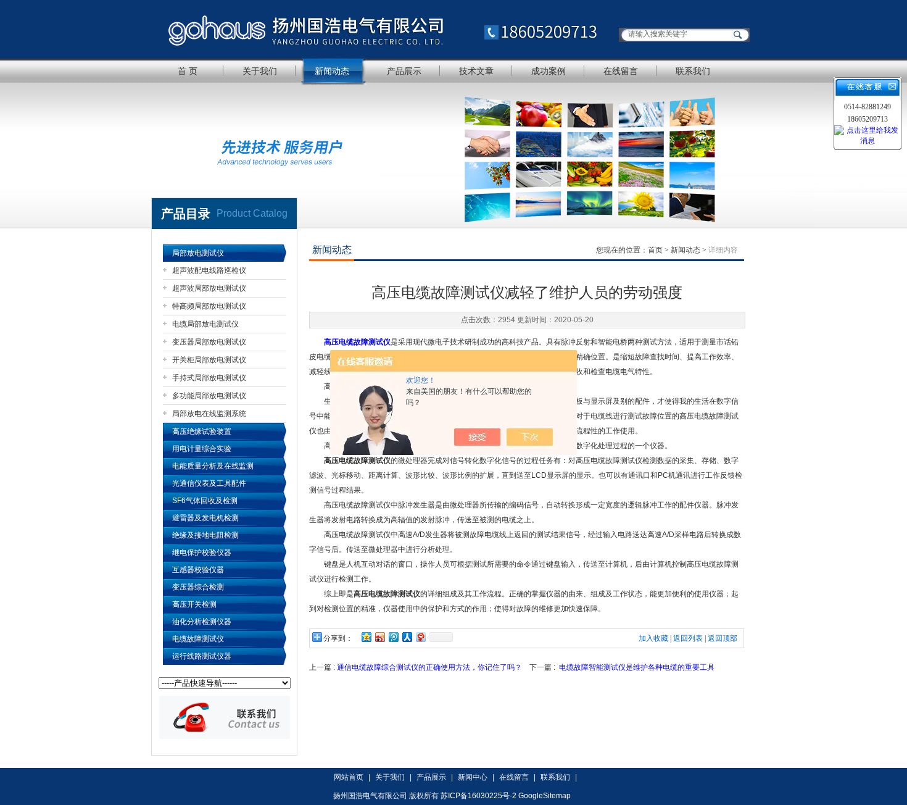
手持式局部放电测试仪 (209, 377)
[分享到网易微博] (420, 636)
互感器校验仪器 (198, 569)
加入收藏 (653, 638)
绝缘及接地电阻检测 (205, 535)
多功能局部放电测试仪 (209, 395)
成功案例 (548, 71)
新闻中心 (472, 777)
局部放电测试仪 (198, 253)
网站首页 (348, 777)
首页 (655, 250)
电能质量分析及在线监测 (213, 466)
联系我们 (693, 71)
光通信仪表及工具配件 (209, 483)
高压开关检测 (194, 604)
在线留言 (620, 71)
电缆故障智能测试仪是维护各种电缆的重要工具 (636, 667)
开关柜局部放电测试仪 (209, 360)
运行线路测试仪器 (201, 656)
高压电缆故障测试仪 (357, 342)
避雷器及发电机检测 (205, 518)
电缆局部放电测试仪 (205, 324)
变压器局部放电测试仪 (209, 342)
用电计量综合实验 (201, 448)
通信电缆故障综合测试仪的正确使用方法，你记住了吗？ (429, 667)
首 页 (187, 71)
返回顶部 (722, 638)
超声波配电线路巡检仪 (209, 270)
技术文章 (476, 71)
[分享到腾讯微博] (393, 636)
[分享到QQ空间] (366, 636)
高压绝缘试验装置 (201, 431)
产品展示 (404, 71)
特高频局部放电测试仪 (209, 306)
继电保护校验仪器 (201, 552)
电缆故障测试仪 (198, 639)
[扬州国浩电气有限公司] (382, 29)
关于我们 (259, 71)
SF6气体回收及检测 (205, 500)
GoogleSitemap (544, 795)
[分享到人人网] (406, 636)
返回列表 (688, 638)
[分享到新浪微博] (379, 636)
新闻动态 (332, 71)
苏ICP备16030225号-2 (478, 795)
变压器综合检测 (198, 587)
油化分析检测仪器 (201, 621)
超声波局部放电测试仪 (209, 288)
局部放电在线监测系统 (209, 413)
